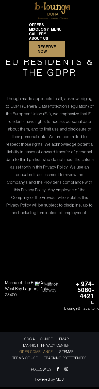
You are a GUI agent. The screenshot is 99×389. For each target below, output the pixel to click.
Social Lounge (38, 339)
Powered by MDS (49, 379)
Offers (36, 25)
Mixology (39, 29)
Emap (64, 339)
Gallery (37, 34)
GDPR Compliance (36, 352)
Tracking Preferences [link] (65, 358)
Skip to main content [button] (24, 3)
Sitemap (66, 352)
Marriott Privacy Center (46, 345)
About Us (38, 39)
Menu (56, 29)
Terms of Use (25, 358)
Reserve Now (47, 49)
